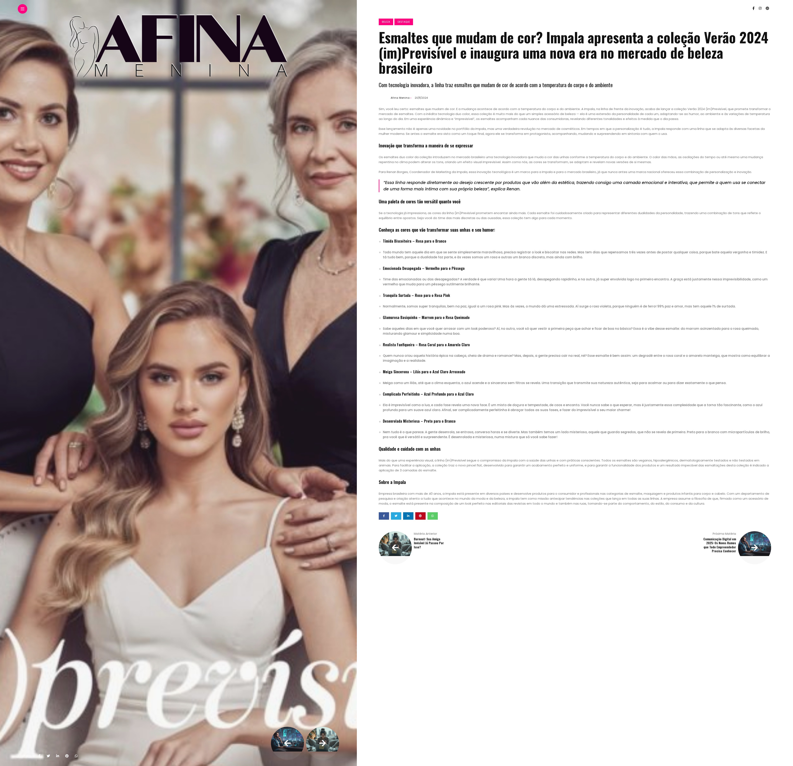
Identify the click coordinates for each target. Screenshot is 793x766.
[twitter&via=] (48, 756)
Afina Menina (400, 98)
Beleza (386, 22)
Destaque (404, 22)
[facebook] (39, 756)
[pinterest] (67, 756)
